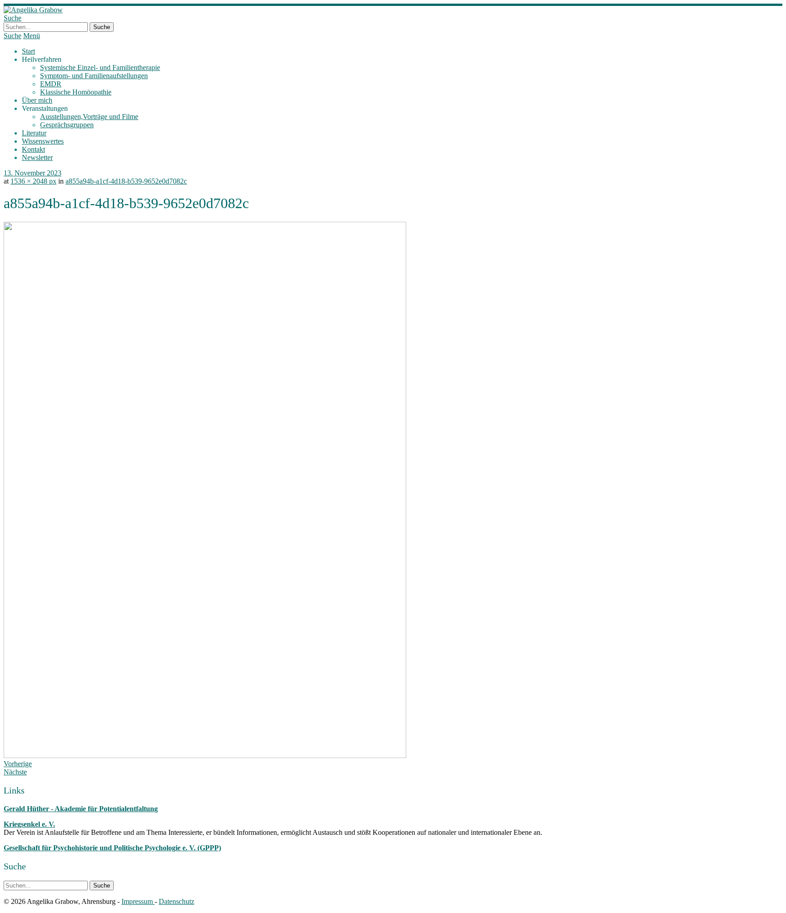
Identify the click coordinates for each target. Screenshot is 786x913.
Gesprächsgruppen (67, 125)
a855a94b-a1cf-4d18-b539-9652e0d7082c (126, 181)
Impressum (138, 901)
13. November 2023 (32, 173)
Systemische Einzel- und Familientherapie (100, 67)
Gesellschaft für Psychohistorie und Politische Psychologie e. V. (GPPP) (112, 848)
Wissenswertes (43, 141)
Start (28, 51)
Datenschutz (176, 901)
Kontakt (33, 149)
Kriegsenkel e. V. (29, 824)
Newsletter (37, 157)
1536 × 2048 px (33, 181)
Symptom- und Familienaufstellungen (94, 76)
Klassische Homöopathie (75, 92)
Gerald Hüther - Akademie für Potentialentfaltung (81, 809)
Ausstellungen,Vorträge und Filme (89, 116)
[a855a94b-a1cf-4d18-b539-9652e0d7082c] (205, 755)
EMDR (50, 84)
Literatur (34, 133)
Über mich (37, 100)
